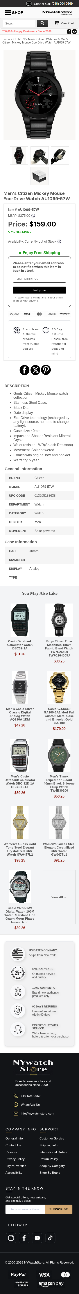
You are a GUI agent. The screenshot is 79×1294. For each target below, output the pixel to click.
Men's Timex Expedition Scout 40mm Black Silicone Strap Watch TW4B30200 (59, 783)
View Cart (67, 23)
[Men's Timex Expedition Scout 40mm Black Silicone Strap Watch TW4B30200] (59, 755)
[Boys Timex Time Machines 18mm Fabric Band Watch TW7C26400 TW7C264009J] (59, 620)
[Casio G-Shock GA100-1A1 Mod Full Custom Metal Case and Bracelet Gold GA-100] (59, 688)
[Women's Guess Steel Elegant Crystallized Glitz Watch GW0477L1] (59, 823)
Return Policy (49, 1159)
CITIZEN (19, 39)
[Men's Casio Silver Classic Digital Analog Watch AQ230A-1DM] (20, 688)
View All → (59, 897)
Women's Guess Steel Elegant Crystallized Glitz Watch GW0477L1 (59, 849)
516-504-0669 (31, 1096)
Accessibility (13, 1172)
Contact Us (13, 1145)
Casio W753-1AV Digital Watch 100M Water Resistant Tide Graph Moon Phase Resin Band (19, 915)
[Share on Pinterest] (46, 374)
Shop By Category (52, 1166)
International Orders (53, 1152)
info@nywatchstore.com (37, 1113)
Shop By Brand (50, 1172)
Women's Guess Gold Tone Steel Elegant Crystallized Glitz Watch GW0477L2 (20, 849)
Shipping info (48, 1145)
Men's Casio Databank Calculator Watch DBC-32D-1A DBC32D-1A (20, 782)
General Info (14, 1138)
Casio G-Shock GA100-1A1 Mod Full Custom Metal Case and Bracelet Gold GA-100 (59, 716)
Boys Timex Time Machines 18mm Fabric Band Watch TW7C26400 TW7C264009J (59, 648)
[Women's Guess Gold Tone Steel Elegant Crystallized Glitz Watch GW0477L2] (20, 823)
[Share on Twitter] (35, 374)
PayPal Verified (15, 1166)
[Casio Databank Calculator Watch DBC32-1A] (20, 620)
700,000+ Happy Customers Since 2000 (27, 31)
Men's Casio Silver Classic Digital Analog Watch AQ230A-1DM (20, 714)
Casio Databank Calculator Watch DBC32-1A (20, 644)
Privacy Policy (15, 1159)
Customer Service (52, 1138)
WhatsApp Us (30, 1104)
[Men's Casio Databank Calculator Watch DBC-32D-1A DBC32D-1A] (20, 755)
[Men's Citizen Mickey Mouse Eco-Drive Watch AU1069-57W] (39, 139)
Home (6, 39)
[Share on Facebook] (24, 374)
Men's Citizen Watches (42, 39)
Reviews (11, 1152)
